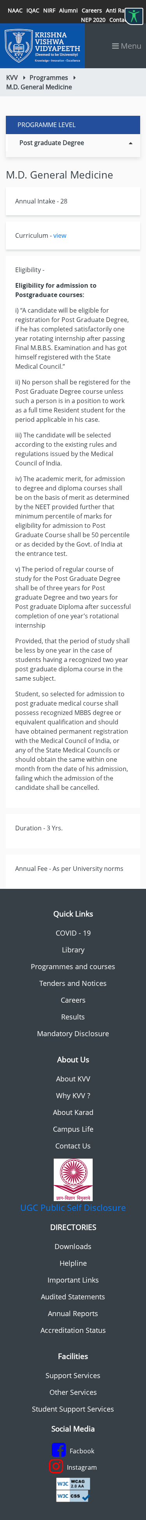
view (59, 235)
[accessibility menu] (134, 16)
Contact (119, 19)
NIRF (49, 10)
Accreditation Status (73, 1330)
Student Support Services (73, 1409)
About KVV (73, 1078)
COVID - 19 (73, 933)
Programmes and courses (73, 966)
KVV (12, 77)
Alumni (68, 10)
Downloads (73, 1246)
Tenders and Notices (73, 983)
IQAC (32, 10)
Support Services (73, 1375)
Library (73, 949)
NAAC (15, 10)
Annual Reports (73, 1313)
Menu (130, 46)
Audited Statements (73, 1296)
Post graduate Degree (51, 142)
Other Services (73, 1392)
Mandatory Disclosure (73, 1033)
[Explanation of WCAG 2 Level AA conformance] (73, 1483)
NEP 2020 (93, 19)
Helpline (73, 1263)
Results (73, 1016)
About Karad (73, 1112)
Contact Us (73, 1145)
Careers (92, 10)
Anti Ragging (122, 10)
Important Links (73, 1280)
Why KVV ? (73, 1095)
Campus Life (73, 1129)
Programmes (49, 77)
